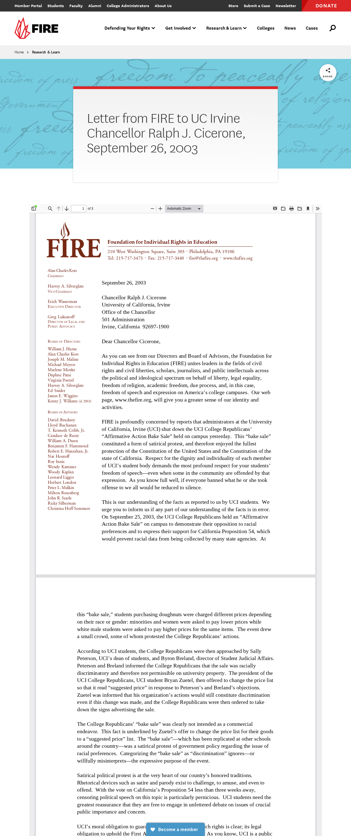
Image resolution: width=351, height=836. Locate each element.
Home (19, 52)
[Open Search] (332, 28)
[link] (38, 28)
